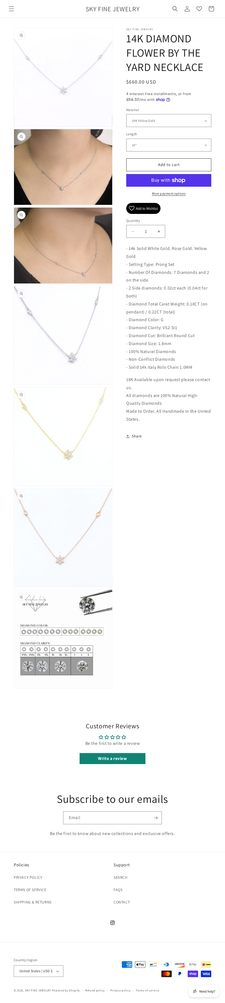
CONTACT (122, 902)
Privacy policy (120, 990)
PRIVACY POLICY (28, 877)
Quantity (133, 220)
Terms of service (147, 990)
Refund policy (95, 990)
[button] (11, 9)
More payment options (169, 193)
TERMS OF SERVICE (30, 889)
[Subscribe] (156, 817)
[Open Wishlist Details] (199, 9)
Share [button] (137, 436)
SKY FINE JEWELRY (38, 990)
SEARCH (121, 877)
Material (132, 110)
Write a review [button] (112, 758)
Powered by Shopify (66, 990)
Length (131, 134)
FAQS (118, 889)
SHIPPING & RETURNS (33, 902)
